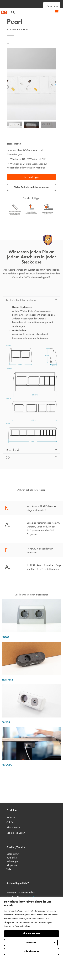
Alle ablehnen (31, 951)
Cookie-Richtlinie (22, 926)
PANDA (6, 722)
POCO (5, 636)
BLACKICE (7, 679)
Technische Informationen (21, 300)
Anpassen (31, 942)
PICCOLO (7, 764)
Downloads (13, 450)
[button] (11, 12)
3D (8, 457)
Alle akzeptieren (31, 933)
